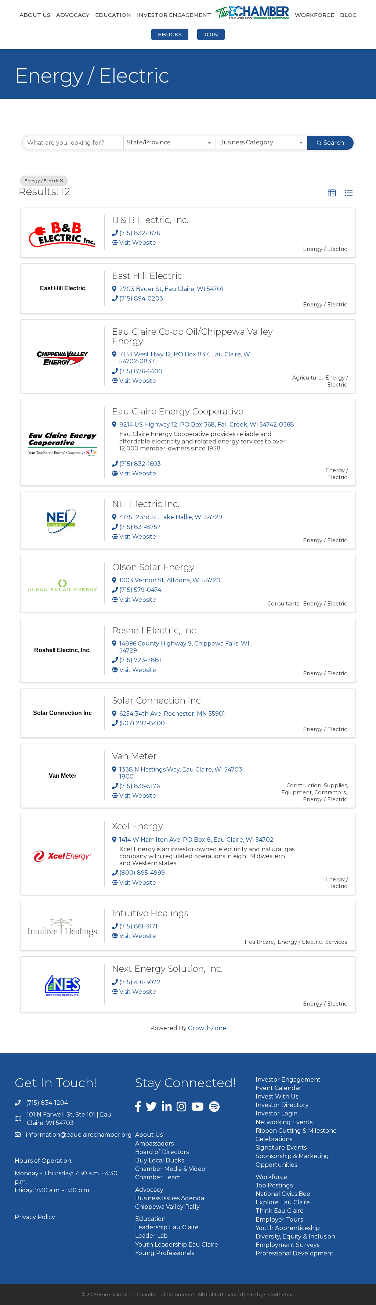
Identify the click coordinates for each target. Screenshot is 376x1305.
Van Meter (134, 756)
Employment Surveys (287, 1244)
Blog (348, 14)
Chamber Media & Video (170, 1168)
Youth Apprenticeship (288, 1228)
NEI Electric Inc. (145, 504)
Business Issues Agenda (169, 1198)
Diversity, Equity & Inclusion (295, 1236)
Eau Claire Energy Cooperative (177, 411)
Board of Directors (162, 1151)
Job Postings (274, 1185)
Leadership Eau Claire (167, 1227)
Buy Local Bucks (159, 1160)
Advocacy (72, 14)
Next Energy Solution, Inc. (167, 968)
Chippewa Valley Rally (167, 1206)
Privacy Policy (35, 1217)
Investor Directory (282, 1104)
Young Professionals (164, 1253)
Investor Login (276, 1113)
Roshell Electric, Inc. (155, 630)
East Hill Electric (147, 275)
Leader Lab (151, 1235)
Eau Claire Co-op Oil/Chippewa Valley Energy (192, 336)
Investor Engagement (174, 14)
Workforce (314, 14)
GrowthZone (207, 1028)
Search (333, 142)
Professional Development (295, 1253)
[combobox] (170, 143)
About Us (34, 14)
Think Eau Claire (280, 1210)
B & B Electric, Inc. (150, 220)
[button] (332, 193)
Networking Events (284, 1122)
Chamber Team (158, 1177)
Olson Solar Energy (153, 567)
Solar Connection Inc (156, 700)
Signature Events (281, 1147)
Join (211, 34)
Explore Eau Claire (283, 1202)
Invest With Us (277, 1096)
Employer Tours (279, 1219)
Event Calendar (278, 1088)
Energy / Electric (42, 180)
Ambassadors (154, 1143)
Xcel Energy (137, 826)
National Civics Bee (283, 1193)
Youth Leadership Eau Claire (176, 1244)
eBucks (170, 34)
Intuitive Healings (150, 913)
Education (113, 14)
